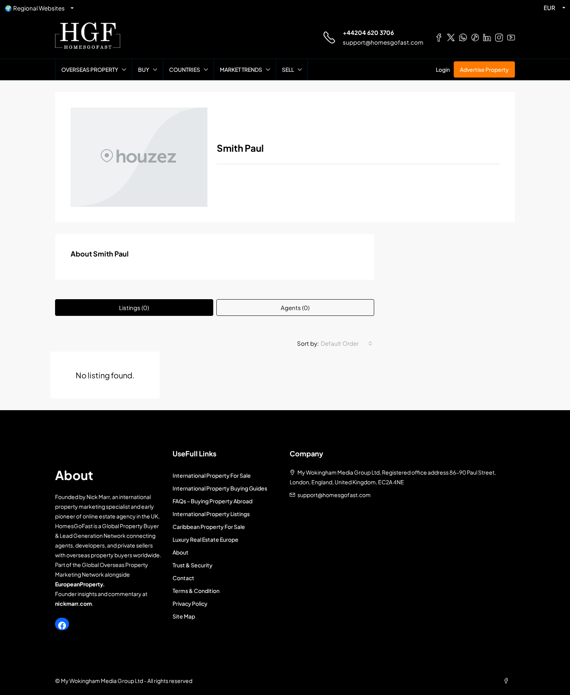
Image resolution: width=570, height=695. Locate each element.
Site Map (184, 616)
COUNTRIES (184, 69)
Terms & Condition (196, 590)
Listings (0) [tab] (134, 307)
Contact (183, 577)
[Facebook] (62, 625)
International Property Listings (211, 513)
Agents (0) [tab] (295, 307)
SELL (288, 69)
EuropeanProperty (79, 584)
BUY (143, 69)
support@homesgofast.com (383, 42)
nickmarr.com (73, 603)
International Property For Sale (212, 475)
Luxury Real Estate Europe (205, 539)
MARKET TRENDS (241, 69)
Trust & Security (192, 565)
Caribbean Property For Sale (209, 526)
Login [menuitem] (443, 69)
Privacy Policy (190, 603)
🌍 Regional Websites (35, 8)
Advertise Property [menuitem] (484, 69)
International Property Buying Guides (220, 488)
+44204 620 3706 (368, 32)
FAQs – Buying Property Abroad (212, 500)
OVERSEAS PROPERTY (89, 69)
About (180, 552)
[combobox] (346, 343)
